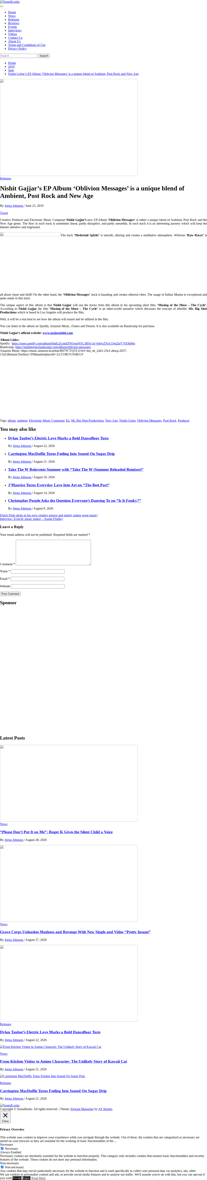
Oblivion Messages (149, 420)
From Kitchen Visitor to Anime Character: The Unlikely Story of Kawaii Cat (63, 1061)
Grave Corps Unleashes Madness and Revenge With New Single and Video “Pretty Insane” (75, 932)
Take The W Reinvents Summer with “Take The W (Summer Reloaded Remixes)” (76, 469)
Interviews (14, 30)
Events (12, 26)
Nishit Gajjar (127, 420)
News (12, 16)
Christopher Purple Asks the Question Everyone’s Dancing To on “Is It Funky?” (74, 500)
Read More (38, 1178)
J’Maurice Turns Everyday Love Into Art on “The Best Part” (59, 485)
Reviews (13, 23)
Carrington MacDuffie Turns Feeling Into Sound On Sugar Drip (61, 454)
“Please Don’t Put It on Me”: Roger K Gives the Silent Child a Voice (56, 832)
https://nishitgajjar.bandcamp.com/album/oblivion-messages (53, 347)
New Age (111, 420)
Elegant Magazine (82, 1109)
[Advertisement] (30, 669)
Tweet (4, 213)
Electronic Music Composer (46, 420)
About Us (14, 41)
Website (5, 586)
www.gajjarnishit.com (58, 333)
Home (12, 12)
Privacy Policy (17, 48)
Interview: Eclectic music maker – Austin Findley (31, 519)
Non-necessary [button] (9, 1163)
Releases (13, 19)
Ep (68, 420)
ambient (22, 420)
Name (5, 571)
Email (5, 578)
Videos (12, 34)
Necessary (11, 1148)
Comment (7, 564)
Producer (183, 420)
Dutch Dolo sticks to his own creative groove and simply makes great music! (49, 515)
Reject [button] (26, 1178)
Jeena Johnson (14, 205)
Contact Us (15, 37)
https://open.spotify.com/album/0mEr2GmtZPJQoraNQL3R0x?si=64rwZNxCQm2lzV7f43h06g (73, 343)
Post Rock (169, 420)
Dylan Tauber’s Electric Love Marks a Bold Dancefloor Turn (58, 438)
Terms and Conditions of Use (26, 45)
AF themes (105, 1109)
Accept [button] (17, 1178)
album (12, 420)
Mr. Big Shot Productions (87, 420)
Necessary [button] (6, 1144)
